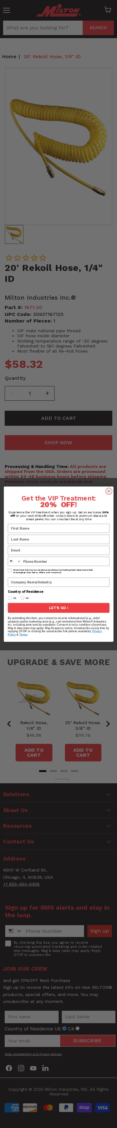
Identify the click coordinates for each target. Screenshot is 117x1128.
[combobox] (14, 561)
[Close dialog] (108, 491)
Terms (23, 634)
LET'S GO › (58, 608)
